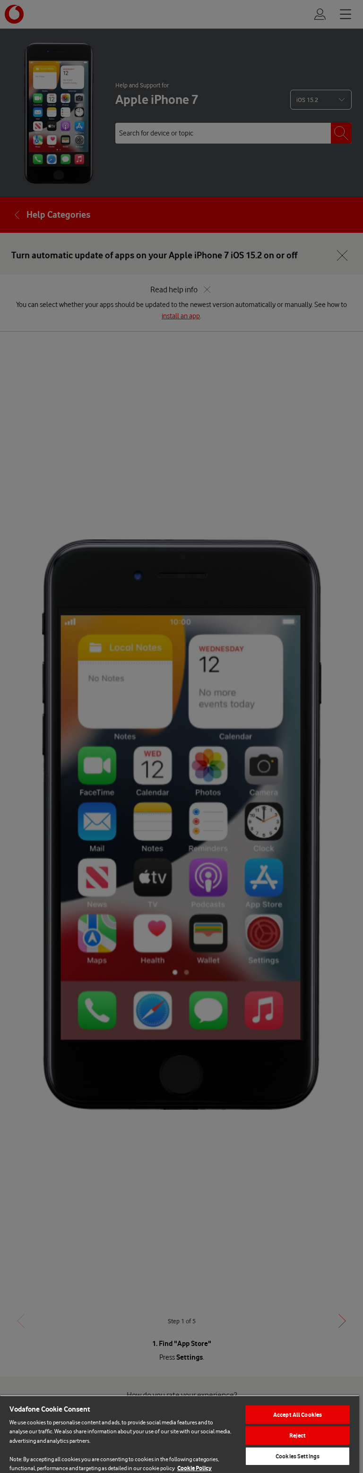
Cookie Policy (194, 1468)
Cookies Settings (298, 1456)
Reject (297, 1435)
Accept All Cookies (297, 1414)
